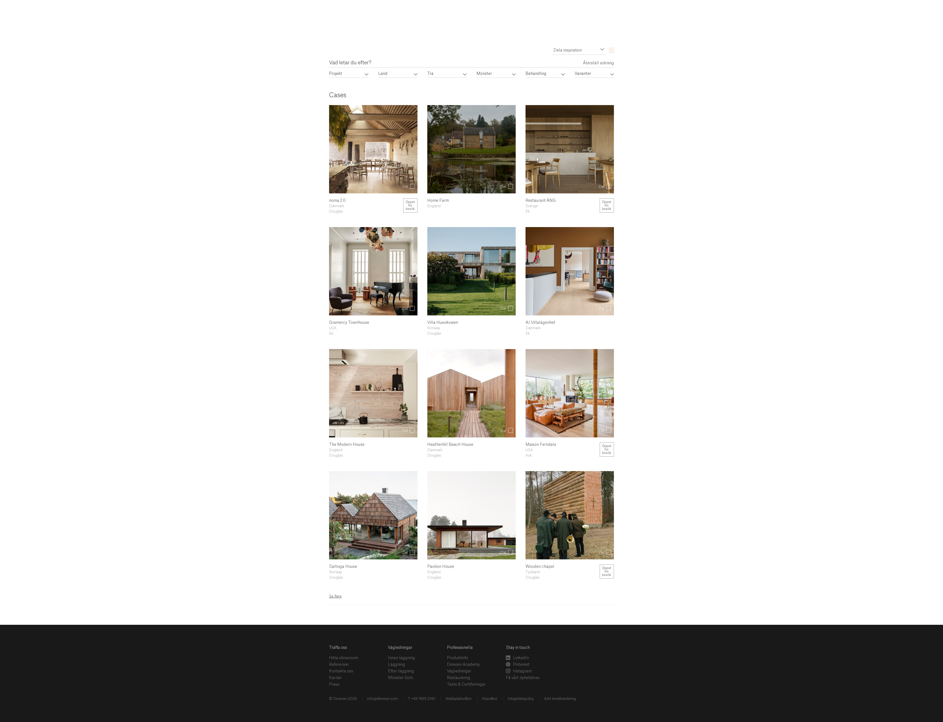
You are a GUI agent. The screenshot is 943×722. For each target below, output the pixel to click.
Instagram (522, 671)
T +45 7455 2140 (421, 699)
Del (405, 187)
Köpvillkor (490, 699)
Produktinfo (457, 658)
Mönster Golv (400, 678)
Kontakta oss (341, 671)
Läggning (396, 665)
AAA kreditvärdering (560, 699)
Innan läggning (401, 658)
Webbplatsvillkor (458, 699)
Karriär (335, 678)
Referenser (339, 665)
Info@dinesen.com (382, 699)
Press (334, 684)
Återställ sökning (598, 63)
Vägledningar (459, 671)
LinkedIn (521, 658)
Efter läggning (401, 671)
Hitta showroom (343, 658)
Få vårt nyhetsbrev (523, 678)
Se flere (335, 596)
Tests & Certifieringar (466, 684)
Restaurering (458, 678)
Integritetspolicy (521, 699)
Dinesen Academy (463, 665)
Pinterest (521, 665)
